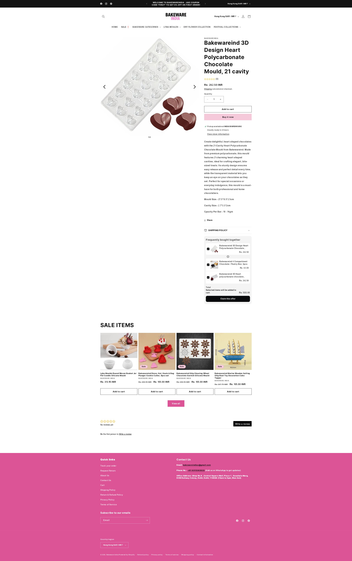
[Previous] (104, 87)
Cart (102, 485)
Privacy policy (157, 554)
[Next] (195, 87)
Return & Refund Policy (111, 495)
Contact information (205, 554)
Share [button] (210, 220)
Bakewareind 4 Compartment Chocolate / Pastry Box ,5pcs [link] (233, 262)
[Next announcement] (205, 3)
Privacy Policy (107, 500)
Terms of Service (108, 504)
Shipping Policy (108, 490)
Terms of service (172, 554)
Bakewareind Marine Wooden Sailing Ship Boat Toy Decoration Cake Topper (232, 375)
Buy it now (228, 117)
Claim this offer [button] (228, 299)
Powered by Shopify (127, 554)
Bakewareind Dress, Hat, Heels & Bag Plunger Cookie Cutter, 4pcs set (156, 374)
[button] (103, 16)
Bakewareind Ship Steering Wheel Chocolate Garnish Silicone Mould (193, 374)
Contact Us (105, 480)
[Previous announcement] (147, 3)
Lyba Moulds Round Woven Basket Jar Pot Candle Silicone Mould (118, 374)
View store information (218, 134)
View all (176, 403)
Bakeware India (112, 554)
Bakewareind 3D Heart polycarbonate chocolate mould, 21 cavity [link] (231, 275)
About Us (104, 475)
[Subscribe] (147, 520)
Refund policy (143, 554)
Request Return (108, 471)
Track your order (108, 466)
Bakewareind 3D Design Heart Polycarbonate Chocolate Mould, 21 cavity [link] (233, 247)
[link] (214, 249)
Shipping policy (187, 554)
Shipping (208, 89)
